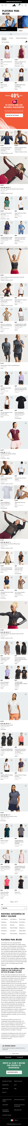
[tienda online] (14, 6)
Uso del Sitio (5, 1104)
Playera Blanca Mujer (23, 931)
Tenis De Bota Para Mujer (13, 934)
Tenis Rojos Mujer (22, 922)
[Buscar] (22, 5)
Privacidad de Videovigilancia (5, 1110)
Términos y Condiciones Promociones (19, 1105)
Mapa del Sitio (5, 1084)
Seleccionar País (17, 1109)
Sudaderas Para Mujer (4, 928)
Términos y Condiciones (19, 1099)
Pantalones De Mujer (22, 934)
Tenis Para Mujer (3, 925)
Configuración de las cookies (6, 1100)
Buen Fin (4, 1092)
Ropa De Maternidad (13, 925)
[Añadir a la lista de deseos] (11, 47)
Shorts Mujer (22, 919)
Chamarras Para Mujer (4, 931)
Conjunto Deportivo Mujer (3, 934)
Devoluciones (5, 1088)
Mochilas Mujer (14, 922)
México (16, 1120)
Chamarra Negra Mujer (22, 925)
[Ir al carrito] (25, 5)
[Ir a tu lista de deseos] (5, 5)
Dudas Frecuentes (18, 1081)
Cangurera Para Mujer (22, 928)
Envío (15, 1084)
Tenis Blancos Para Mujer (13, 919)
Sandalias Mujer (3, 922)
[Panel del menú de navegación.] (2, 5)
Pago (15, 1088)
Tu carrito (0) (20, 1057)
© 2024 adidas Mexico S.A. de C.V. (14, 1124)
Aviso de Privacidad (6, 1115)
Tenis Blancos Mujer (4, 919)
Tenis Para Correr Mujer (13, 931)
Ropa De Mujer (14, 928)
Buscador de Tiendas (7, 1081)
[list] (14, 38)
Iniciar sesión (8, 1057)
